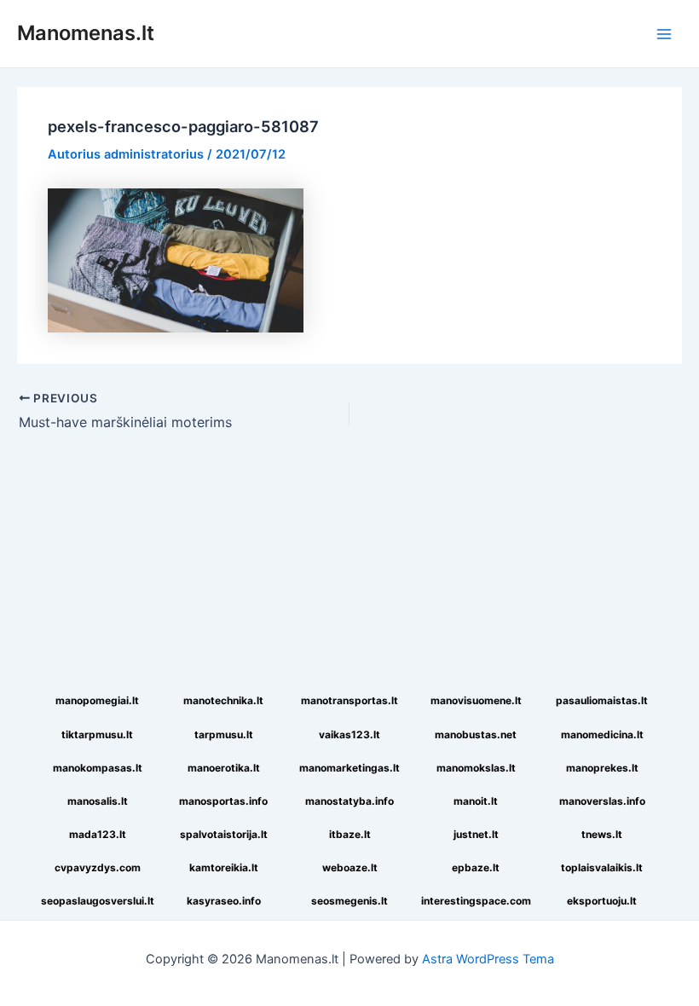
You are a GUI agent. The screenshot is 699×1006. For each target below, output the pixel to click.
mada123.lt (97, 834)
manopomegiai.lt (97, 700)
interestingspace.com (476, 900)
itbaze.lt (350, 834)
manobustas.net (476, 734)
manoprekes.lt (602, 767)
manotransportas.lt (349, 700)
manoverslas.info (602, 801)
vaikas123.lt (349, 734)
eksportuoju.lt (602, 900)
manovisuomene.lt (476, 700)
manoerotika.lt (224, 767)
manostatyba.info (349, 801)
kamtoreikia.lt (223, 867)
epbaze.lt (476, 867)
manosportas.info (223, 801)
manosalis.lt (97, 801)
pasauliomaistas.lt (602, 700)
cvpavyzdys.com (98, 867)
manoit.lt (475, 801)
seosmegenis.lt (349, 900)
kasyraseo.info (224, 900)
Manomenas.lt (85, 32)
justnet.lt (476, 834)
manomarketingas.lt (349, 767)
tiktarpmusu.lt (97, 734)
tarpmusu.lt (223, 734)
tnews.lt (601, 834)
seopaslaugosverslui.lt (97, 900)
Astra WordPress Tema (488, 959)
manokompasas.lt (97, 767)
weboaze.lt (350, 867)
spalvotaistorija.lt (224, 834)
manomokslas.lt (476, 767)
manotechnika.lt (223, 700)
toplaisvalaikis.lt (602, 867)
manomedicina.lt (602, 734)
